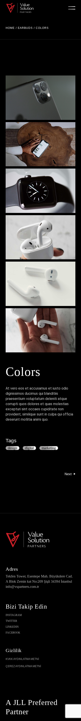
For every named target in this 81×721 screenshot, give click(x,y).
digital (29, 448)
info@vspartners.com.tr (22, 587)
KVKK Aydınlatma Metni (22, 659)
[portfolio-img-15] (40, 237)
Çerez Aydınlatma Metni (23, 666)
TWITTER (11, 621)
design (12, 448)
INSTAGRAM (14, 615)
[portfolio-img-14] (40, 284)
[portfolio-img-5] (40, 191)
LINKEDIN (12, 626)
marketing (49, 448)
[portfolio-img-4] (40, 144)
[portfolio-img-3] (40, 97)
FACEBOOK (13, 632)
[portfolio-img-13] (40, 330)
